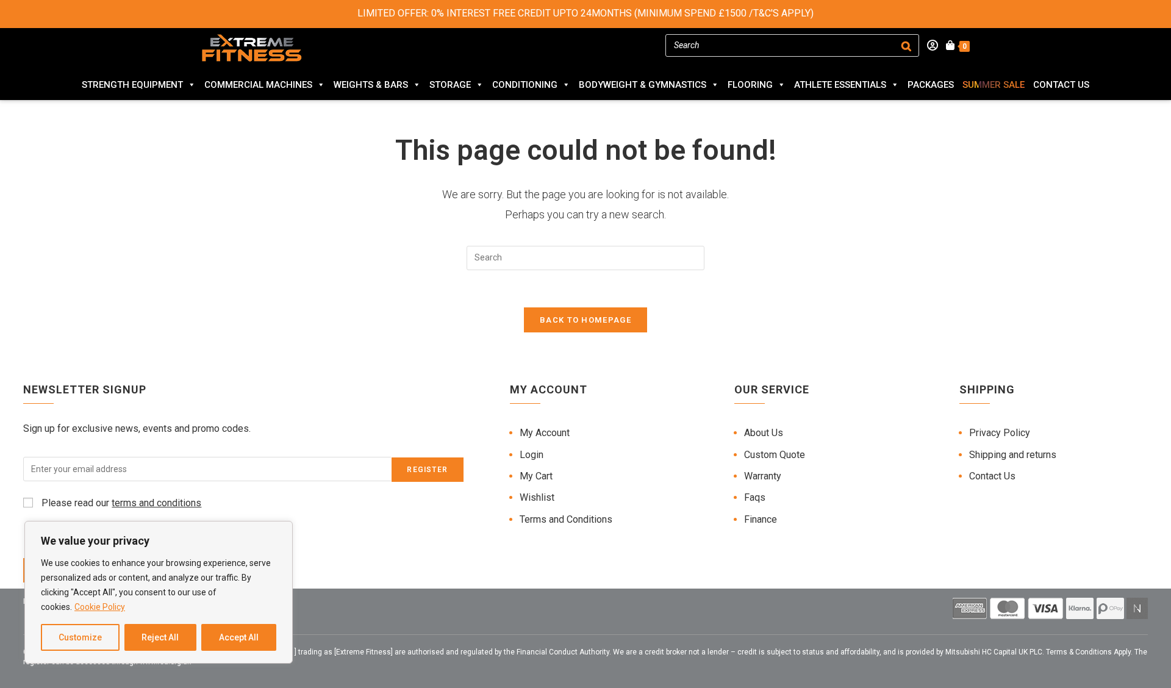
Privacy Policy (999, 433)
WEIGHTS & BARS (371, 84)
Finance (760, 519)
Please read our (120, 503)
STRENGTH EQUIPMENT (132, 84)
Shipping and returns (1012, 454)
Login (531, 454)
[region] (158, 592)
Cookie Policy (99, 607)
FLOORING (750, 84)
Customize (80, 637)
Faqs (754, 497)
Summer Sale (993, 84)
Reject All (160, 637)
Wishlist (537, 497)
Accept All (239, 637)
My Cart (536, 476)
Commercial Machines (258, 84)
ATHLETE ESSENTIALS (840, 84)
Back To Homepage (585, 319)
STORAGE (450, 84)
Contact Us (1061, 84)
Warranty (762, 476)
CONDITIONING (524, 84)
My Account (545, 433)
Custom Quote (774, 454)
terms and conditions (156, 503)
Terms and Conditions (566, 519)
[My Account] (928, 45)
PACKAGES (931, 84)
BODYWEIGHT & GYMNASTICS (642, 84)
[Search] (906, 45)
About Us (763, 433)
